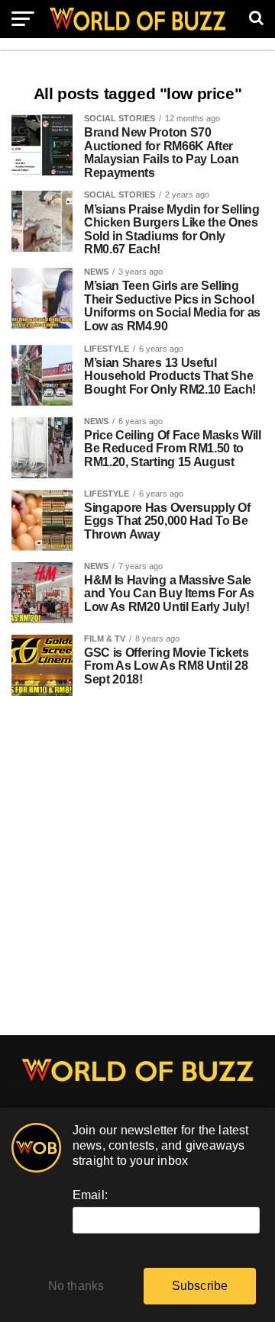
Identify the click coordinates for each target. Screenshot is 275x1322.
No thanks (76, 1285)
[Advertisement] (137, 873)
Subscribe (200, 1285)
